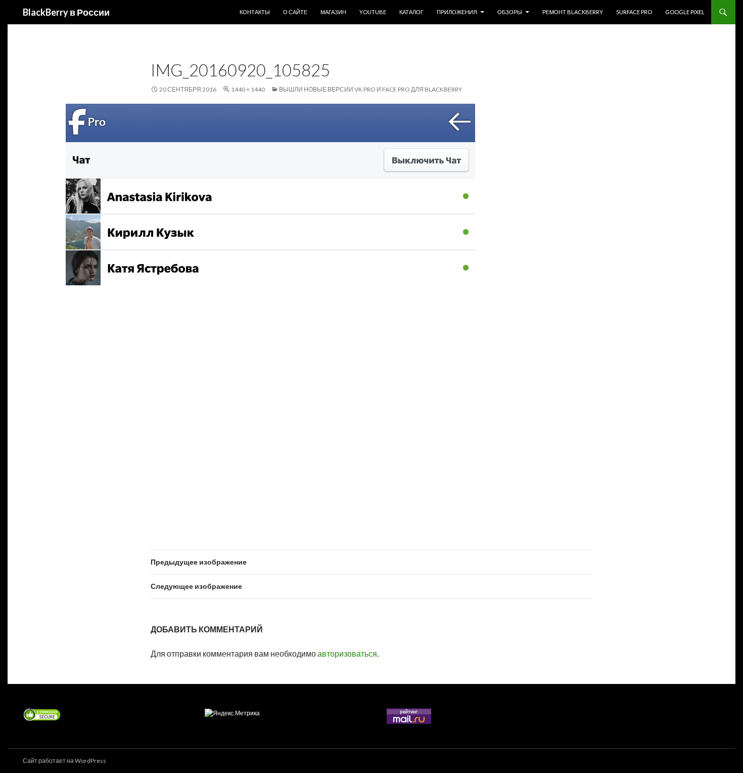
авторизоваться (347, 653)
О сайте (295, 12)
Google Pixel (685, 12)
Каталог (411, 12)
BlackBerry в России (66, 12)
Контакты (255, 12)
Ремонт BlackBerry (572, 12)
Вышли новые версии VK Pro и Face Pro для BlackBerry (370, 89)
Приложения (457, 12)
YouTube (372, 12)
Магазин (333, 12)
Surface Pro (634, 12)
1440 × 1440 (248, 89)
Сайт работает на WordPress (64, 760)
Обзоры (509, 12)
